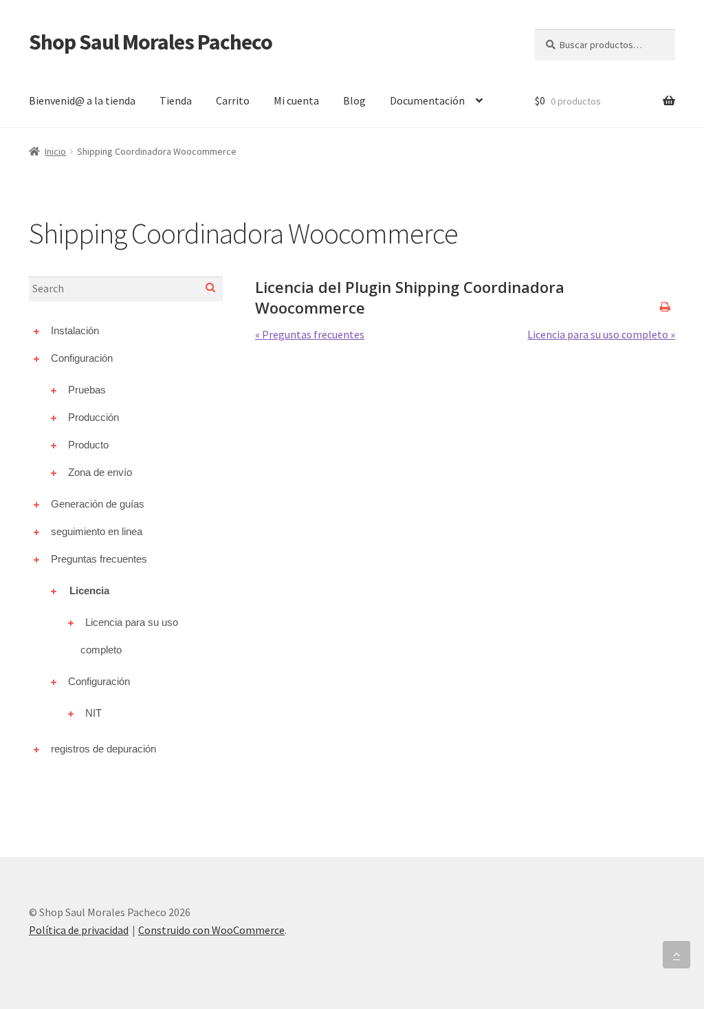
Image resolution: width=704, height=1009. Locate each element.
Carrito (233, 100)
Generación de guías (97, 504)
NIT (93, 713)
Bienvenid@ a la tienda (82, 100)
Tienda (176, 100)
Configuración (82, 358)
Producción (93, 417)
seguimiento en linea (96, 531)
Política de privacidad (79, 930)
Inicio (55, 151)
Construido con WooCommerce (211, 930)
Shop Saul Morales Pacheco (150, 42)
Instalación (75, 330)
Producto (88, 445)
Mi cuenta (296, 100)
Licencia (89, 590)
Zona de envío (100, 472)
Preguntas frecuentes (99, 559)
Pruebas (87, 389)
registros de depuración (103, 749)
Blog (354, 100)
